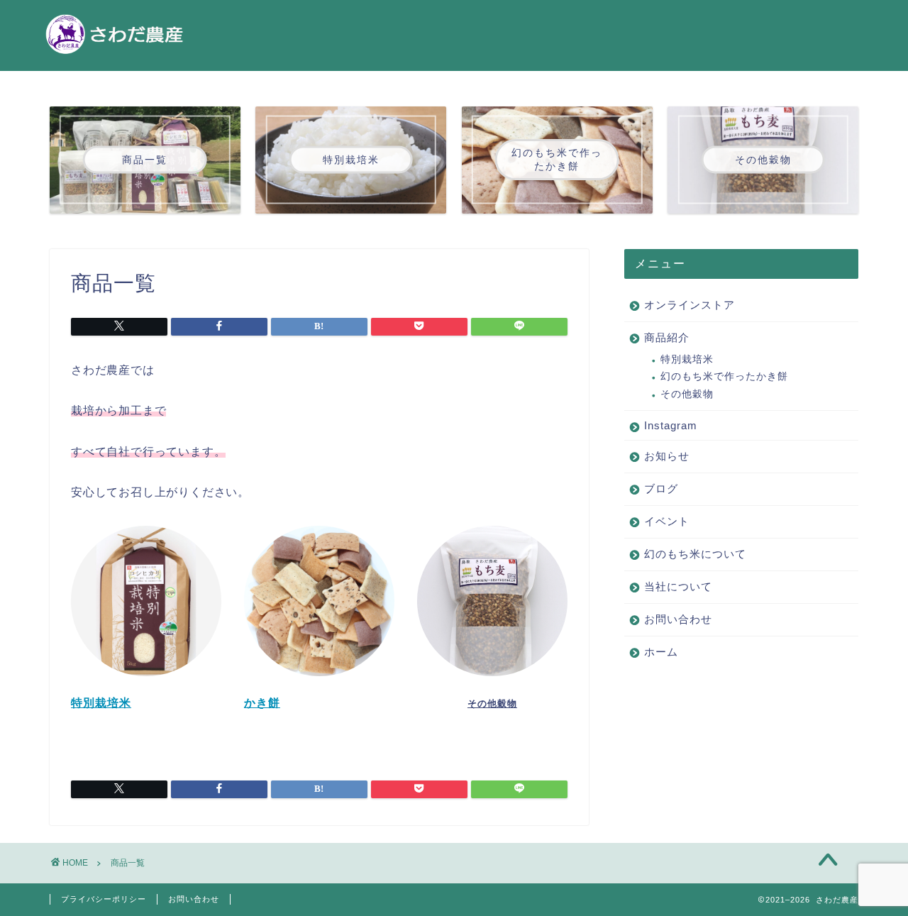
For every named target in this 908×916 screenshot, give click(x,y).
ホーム (661, 652)
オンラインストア (689, 305)
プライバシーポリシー (103, 899)
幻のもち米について (695, 554)
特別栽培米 (687, 359)
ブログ (661, 488)
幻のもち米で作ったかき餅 (724, 376)
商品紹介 (667, 337)
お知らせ (667, 456)
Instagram (670, 425)
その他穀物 (687, 394)
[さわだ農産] (113, 55)
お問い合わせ (678, 619)
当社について (678, 586)
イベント (667, 521)
